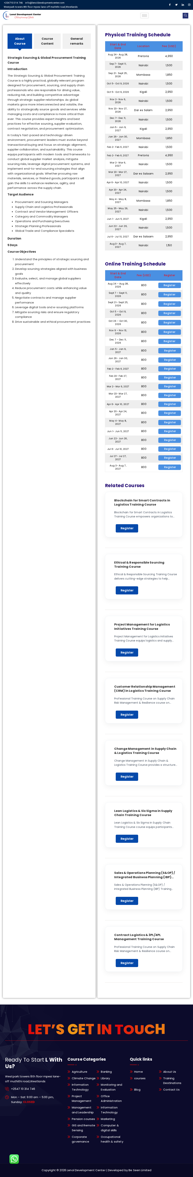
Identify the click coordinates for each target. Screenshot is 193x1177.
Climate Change (84, 1078)
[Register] (169, 285)
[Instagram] (189, 5)
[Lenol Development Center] (22, 15)
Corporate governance (80, 1139)
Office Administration (111, 1098)
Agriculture (79, 1072)
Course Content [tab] (47, 41)
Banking (106, 1072)
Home (138, 1072)
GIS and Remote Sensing (83, 1127)
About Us (169, 1072)
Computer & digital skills (110, 1127)
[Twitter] (176, 5)
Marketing (108, 1119)
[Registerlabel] (169, 350)
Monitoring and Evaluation (111, 1087)
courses (140, 1078)
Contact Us (171, 1090)
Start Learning (127, 528)
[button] (185, 15)
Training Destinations (172, 1080)
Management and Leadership (83, 1109)
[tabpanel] (49, 186)
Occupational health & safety (112, 1139)
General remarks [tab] (76, 41)
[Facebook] (170, 5)
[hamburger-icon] (144, 15)
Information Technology (80, 1087)
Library (105, 1078)
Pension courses (83, 1119)
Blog (137, 1090)
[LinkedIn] (183, 5)
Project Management (81, 1098)
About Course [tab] (19, 41)
